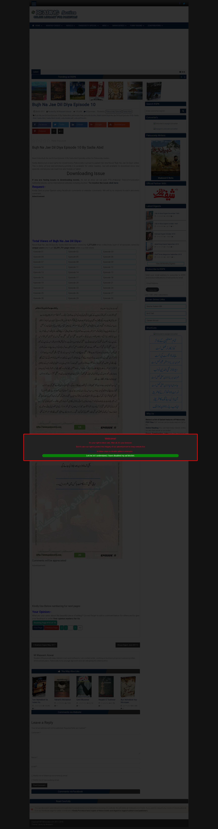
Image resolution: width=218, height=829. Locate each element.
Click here (92, 451)
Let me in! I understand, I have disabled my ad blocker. (110, 456)
